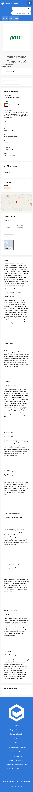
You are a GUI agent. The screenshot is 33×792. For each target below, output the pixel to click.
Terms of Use (16, 752)
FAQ (16, 743)
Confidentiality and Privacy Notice (16, 765)
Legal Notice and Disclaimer (16, 748)
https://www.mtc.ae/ (10, 156)
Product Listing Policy (16, 760)
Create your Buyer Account (16, 730)
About (16, 726)
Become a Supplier (16, 734)
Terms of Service (16, 756)
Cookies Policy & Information (16, 769)
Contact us (16, 738)
